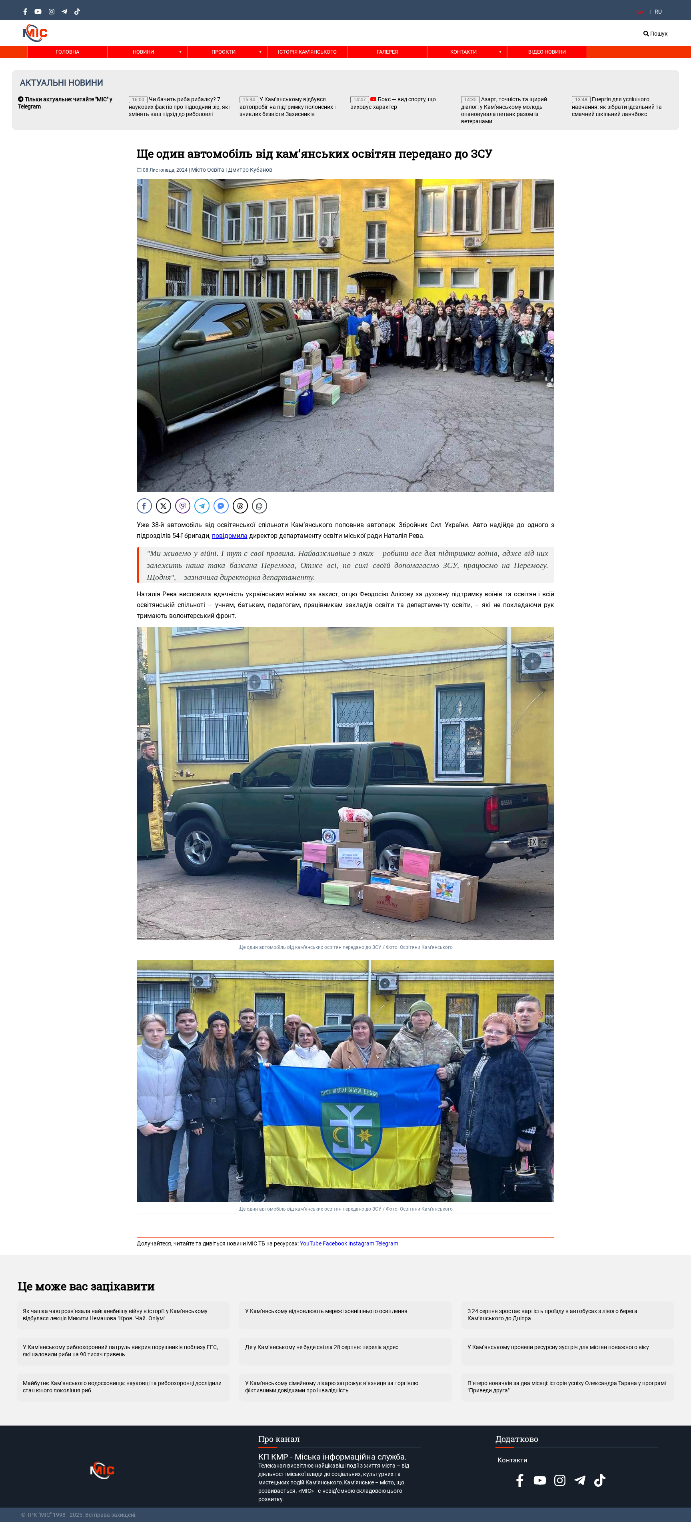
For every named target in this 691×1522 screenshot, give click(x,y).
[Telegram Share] (202, 505)
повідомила (230, 535)
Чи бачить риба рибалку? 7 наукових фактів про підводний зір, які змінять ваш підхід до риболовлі (179, 106)
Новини (143, 52)
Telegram (386, 1243)
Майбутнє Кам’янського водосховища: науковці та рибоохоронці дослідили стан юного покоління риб (122, 1387)
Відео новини (547, 52)
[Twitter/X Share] (163, 505)
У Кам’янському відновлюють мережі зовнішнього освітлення (326, 1311)
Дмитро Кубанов (250, 169)
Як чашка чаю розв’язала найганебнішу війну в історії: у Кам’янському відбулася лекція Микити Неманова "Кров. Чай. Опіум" (115, 1314)
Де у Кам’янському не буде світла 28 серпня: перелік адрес (321, 1347)
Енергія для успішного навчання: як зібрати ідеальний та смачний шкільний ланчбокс (617, 106)
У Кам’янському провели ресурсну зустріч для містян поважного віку (558, 1347)
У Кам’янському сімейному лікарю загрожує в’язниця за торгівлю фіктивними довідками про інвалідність (331, 1387)
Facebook (335, 1243)
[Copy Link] (259, 505)
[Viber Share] (182, 505)
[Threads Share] (240, 505)
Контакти (463, 52)
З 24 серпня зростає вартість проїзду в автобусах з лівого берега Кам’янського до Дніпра (552, 1314)
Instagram (361, 1243)
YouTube (311, 1243)
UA (639, 11)
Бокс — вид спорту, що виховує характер (393, 103)
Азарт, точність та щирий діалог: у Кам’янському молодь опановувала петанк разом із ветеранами (504, 110)
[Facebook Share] (144, 505)
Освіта (215, 169)
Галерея (387, 52)
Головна (67, 52)
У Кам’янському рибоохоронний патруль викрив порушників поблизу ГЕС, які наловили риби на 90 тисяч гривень (120, 1351)
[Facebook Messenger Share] (221, 505)
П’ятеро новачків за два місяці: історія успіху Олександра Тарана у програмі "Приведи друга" (566, 1387)
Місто (198, 169)
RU (658, 11)
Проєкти (224, 52)
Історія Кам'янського (307, 52)
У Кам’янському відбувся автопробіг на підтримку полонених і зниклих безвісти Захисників (288, 106)
